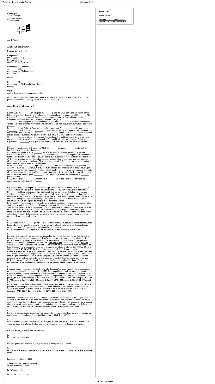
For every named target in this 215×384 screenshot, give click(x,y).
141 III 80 (34, 280)
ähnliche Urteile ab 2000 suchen (112, 22)
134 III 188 (80, 280)
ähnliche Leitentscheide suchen (112, 19)
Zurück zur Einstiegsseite (13, 2)
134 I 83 (84, 242)
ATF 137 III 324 (55, 242)
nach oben (109, 381)
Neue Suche (104, 15)
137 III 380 (58, 280)
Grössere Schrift (87, 2)
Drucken (28, 2)
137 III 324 (50, 291)
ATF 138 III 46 (24, 291)
